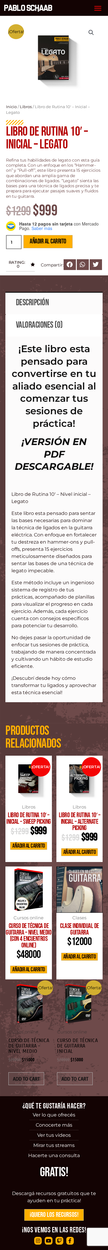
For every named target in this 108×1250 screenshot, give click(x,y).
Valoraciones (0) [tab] (39, 325)
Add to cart (26, 1078)
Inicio (11, 107)
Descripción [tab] (32, 302)
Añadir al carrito (48, 241)
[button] (98, 8)
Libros (26, 107)
